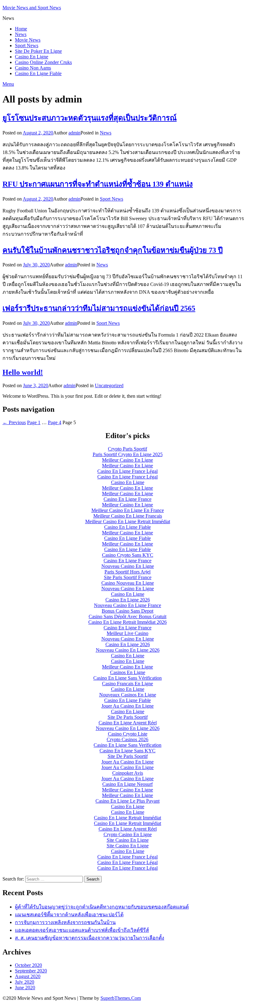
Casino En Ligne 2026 (127, 599)
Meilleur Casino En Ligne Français (127, 516)
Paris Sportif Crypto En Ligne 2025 (128, 454)
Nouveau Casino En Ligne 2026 (128, 650)
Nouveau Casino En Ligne (127, 566)
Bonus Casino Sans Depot (127, 611)
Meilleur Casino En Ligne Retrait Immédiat (127, 521)
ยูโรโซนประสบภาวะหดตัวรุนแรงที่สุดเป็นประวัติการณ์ (89, 118)
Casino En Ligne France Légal (127, 471)
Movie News (27, 40)
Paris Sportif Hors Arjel (127, 571)
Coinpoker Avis (127, 773)
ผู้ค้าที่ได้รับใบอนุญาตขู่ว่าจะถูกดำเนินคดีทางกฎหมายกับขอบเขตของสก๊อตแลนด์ (102, 906)
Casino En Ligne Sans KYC (127, 750)
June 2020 (25, 987)
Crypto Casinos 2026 (127, 739)
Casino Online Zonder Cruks (43, 62)
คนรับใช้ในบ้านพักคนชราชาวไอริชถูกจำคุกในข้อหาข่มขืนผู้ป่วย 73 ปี (112, 250)
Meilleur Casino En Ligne (127, 460)
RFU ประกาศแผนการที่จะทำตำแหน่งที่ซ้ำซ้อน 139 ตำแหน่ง (97, 184)
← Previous (14, 422)
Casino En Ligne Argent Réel (128, 722)
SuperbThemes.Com (120, 998)
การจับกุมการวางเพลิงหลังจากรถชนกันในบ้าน (65, 922)
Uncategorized (109, 385)
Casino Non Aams (33, 67)
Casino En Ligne (31, 56)
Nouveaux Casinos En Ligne (127, 694)
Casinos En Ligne (127, 672)
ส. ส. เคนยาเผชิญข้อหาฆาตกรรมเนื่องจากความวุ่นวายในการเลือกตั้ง (89, 937)
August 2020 (27, 976)
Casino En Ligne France (127, 499)
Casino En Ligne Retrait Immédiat (127, 817)
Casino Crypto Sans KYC (127, 555)
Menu (8, 84)
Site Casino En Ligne (128, 840)
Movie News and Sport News (31, 7)
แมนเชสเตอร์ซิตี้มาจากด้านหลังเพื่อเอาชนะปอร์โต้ (69, 914)
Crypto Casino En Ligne (128, 834)
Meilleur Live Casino (127, 633)
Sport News (26, 45)
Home (21, 28)
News (20, 34)
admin (74, 132)
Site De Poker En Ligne (38, 51)
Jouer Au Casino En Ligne (127, 706)
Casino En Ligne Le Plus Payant (127, 801)
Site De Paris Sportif (128, 717)
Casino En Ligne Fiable (38, 73)
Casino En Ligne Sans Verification (127, 745)
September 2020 (31, 970)
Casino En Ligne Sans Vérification (127, 678)
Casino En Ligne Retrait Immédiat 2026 (127, 622)
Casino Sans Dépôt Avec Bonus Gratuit (127, 616)
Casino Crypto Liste (127, 733)
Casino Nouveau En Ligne (127, 583)
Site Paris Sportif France (127, 577)
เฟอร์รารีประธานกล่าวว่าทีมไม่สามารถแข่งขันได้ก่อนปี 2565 (98, 308)
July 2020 (24, 982)
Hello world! (22, 372)
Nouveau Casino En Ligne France (127, 605)
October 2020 (28, 965)
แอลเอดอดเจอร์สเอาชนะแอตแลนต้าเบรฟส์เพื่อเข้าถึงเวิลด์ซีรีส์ (82, 930)
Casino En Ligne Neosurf (127, 784)
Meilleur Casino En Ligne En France (127, 510)
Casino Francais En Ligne (127, 683)
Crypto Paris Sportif (127, 448)
